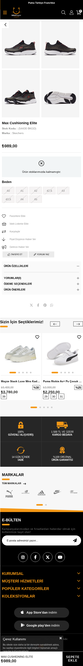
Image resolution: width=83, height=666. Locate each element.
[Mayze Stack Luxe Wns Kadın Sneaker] (20, 353)
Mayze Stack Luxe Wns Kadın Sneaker (20, 381)
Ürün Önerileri (14, 289)
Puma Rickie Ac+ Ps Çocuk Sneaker (62, 381)
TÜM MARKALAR (11, 483)
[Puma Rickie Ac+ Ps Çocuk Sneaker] (62, 353)
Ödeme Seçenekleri (18, 283)
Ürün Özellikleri (16, 266)
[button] (12, 372)
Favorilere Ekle (37, 337)
